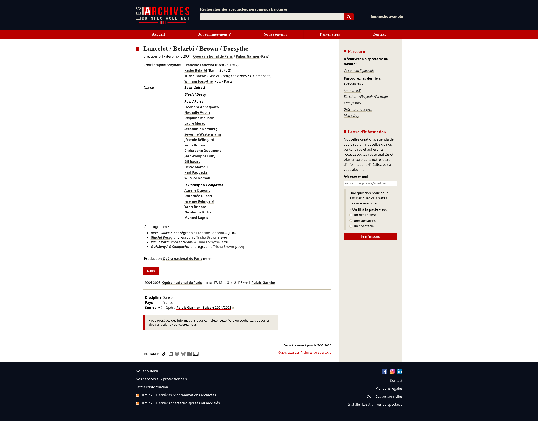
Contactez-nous (185, 324)
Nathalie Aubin (197, 112)
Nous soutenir (275, 34)
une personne (364, 221)
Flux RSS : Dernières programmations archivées (178, 395)
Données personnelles (384, 396)
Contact (379, 34)
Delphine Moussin (199, 118)
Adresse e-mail (356, 176)
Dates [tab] (151, 270)
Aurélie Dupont (197, 190)
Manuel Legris (196, 217)
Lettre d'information (152, 387)
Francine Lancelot (199, 65)
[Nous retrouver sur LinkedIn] (399, 372)
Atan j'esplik (352, 103)
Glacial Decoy (161, 237)
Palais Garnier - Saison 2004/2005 (203, 307)
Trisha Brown (195, 76)
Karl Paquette (195, 172)
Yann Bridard (195, 145)
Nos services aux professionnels (161, 379)
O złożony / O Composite (170, 246)
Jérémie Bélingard (199, 139)
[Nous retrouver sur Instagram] (392, 372)
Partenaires (330, 34)
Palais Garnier (248, 56)
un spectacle (363, 226)
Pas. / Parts (160, 242)
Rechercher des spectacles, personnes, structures (243, 9)
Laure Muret (194, 123)
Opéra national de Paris (213, 56)
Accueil (158, 34)
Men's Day (351, 115)
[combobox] (272, 16)
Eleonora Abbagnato (201, 107)
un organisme (364, 215)
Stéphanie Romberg (201, 128)
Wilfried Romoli (197, 178)
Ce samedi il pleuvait (359, 70)
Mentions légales (388, 388)
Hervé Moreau (196, 167)
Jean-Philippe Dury (199, 156)
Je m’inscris (370, 236)
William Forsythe (198, 81)
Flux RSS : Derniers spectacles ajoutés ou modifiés (180, 403)
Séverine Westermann (202, 134)
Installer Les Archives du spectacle (375, 404)
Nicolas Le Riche (197, 212)
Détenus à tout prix (358, 109)
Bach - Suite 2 (161, 232)
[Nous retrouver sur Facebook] (384, 372)
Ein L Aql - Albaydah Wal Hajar (366, 96)
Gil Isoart (192, 161)
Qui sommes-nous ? (214, 34)
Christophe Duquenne (202, 150)
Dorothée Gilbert (198, 195)
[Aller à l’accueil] (162, 23)
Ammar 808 (352, 90)
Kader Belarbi (195, 70)
